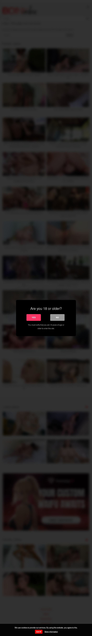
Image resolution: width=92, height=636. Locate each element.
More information (51, 631)
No (57, 317)
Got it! (38, 631)
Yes (34, 317)
